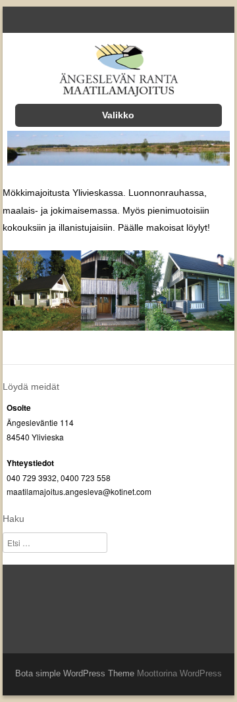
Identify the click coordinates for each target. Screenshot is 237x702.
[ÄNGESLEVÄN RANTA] (118, 72)
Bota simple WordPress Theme (74, 673)
